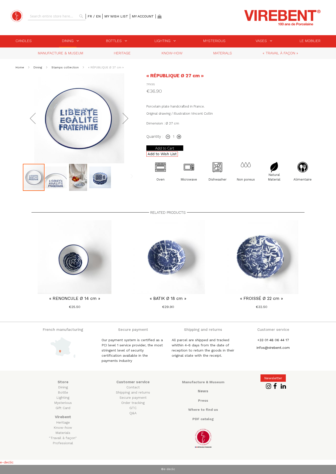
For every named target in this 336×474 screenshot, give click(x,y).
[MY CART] (159, 16)
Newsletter (273, 378)
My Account (143, 16)
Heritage (63, 422)
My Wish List (116, 16)
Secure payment (133, 397)
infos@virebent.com (273, 348)
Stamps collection (65, 67)
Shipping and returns (133, 392)
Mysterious (63, 403)
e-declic (7, 462)
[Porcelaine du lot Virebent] (17, 16)
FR (90, 16)
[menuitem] (24, 41)
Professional (63, 443)
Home (20, 67)
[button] (33, 118)
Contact (133, 387)
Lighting (62, 397)
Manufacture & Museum (203, 382)
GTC (133, 408)
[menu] (168, 41)
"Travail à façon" (63, 438)
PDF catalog (203, 419)
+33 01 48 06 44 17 (273, 340)
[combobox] (57, 16)
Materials (62, 433)
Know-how (63, 427)
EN (98, 16)
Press (203, 400)
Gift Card (63, 408)
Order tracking (133, 403)
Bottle (63, 392)
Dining (38, 67)
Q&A (133, 413)
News (203, 391)
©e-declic (168, 469)
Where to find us (203, 410)
